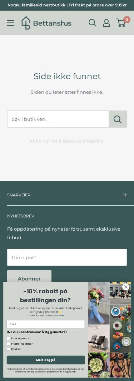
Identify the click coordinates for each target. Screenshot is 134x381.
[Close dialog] (126, 287)
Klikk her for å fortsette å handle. (67, 141)
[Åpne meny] (10, 23)
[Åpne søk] (92, 23)
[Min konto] (106, 23)
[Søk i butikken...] (118, 119)
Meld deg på (45, 360)
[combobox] (58, 119)
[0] (120, 23)
